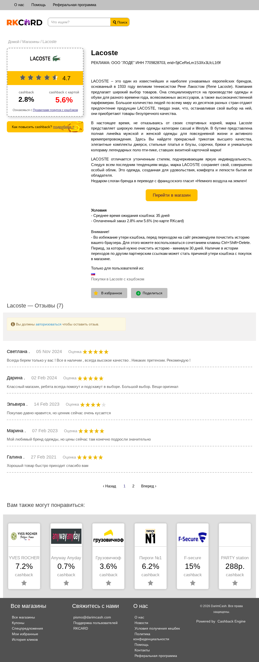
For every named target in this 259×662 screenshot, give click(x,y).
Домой (13, 41)
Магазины (30, 41)
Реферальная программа (74, 5)
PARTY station (235, 557)
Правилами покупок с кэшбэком (55, 110)
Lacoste (104, 53)
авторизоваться (48, 324)
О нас (19, 5)
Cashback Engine (232, 621)
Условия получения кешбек (157, 628)
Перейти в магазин (171, 195)
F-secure (192, 557)
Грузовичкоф (108, 557)
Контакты (142, 650)
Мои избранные (25, 634)
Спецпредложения (27, 628)
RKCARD (80, 628)
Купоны (18, 623)
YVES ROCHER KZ (24, 558)
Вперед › (148, 486)
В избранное (111, 293)
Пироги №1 (150, 557)
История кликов (25, 639)
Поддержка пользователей (95, 623)
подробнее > (63, 127)
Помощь (38, 5)
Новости (141, 623)
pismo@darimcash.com (92, 617)
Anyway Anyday (66, 557)
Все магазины (23, 617)
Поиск (121, 22)
